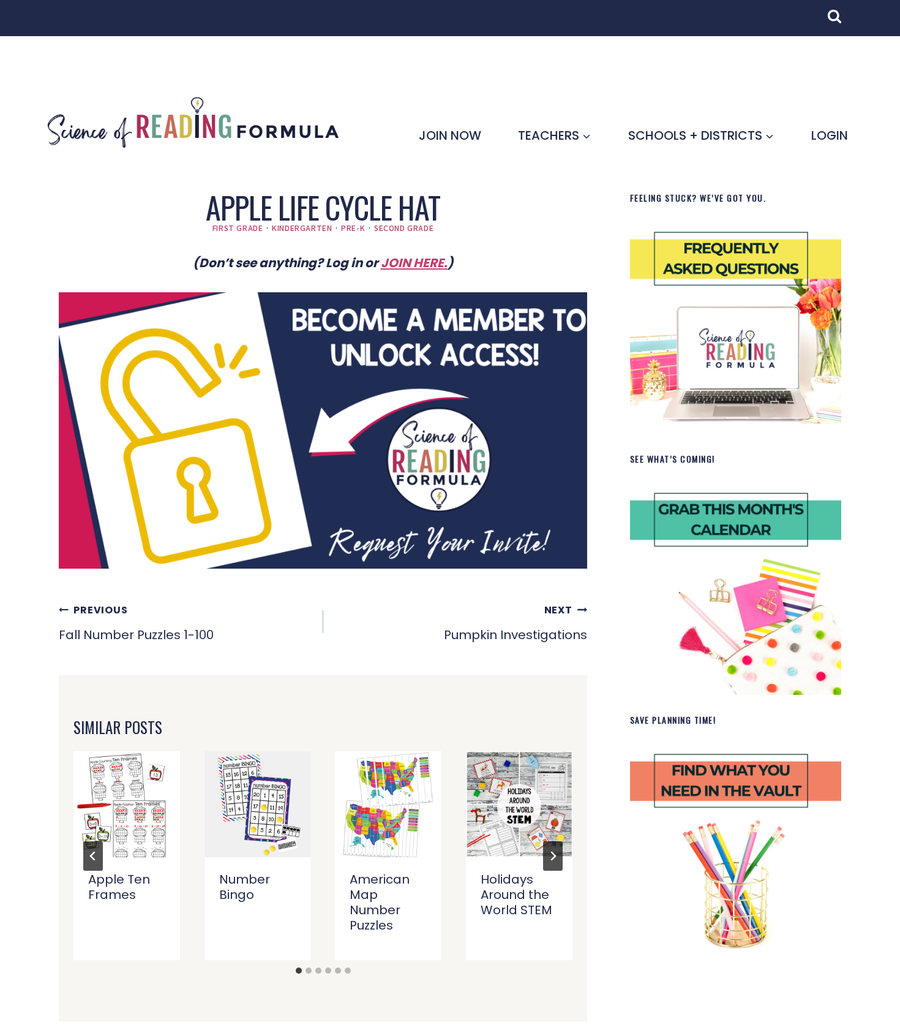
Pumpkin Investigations (515, 623)
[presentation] (126, 804)
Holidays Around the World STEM (516, 895)
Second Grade (403, 227)
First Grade (237, 227)
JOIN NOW (450, 135)
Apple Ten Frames (119, 887)
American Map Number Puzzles (380, 902)
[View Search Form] (840, 22)
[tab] (299, 971)
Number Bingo (244, 887)
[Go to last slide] (93, 856)
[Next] (553, 856)
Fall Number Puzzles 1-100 (136, 623)
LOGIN (829, 135)
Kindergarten (302, 227)
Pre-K (353, 227)
